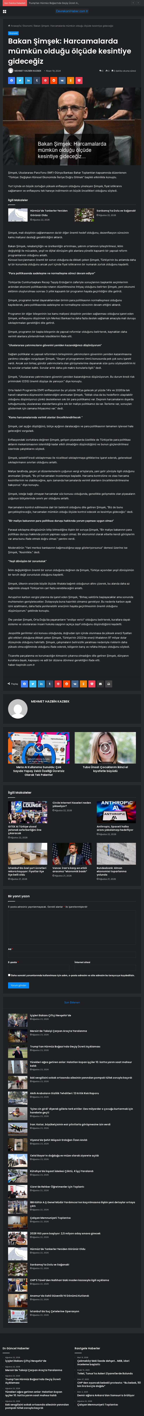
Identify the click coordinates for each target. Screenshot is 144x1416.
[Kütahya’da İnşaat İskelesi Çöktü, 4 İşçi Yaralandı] (17, 1176)
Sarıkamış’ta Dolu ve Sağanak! (116, 210)
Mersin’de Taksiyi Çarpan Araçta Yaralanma (58, 1031)
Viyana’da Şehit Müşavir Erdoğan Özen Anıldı (58, 1140)
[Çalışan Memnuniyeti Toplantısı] (17, 1222)
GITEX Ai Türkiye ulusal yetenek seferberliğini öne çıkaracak (24, 830)
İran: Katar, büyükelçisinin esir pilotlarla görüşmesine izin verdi (70, 1124)
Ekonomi (27, 25)
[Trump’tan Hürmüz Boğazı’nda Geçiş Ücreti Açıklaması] (17, 1051)
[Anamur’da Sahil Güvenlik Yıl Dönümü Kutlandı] (17, 1300)
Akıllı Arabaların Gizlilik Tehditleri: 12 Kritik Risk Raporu (64, 1093)
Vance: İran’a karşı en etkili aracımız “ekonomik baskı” (70, 869)
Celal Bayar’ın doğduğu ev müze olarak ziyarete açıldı (64, 1155)
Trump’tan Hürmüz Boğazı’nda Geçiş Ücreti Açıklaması (58, 3)
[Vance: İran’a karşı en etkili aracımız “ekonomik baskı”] (72, 854)
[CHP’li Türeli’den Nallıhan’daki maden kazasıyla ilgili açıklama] (17, 1285)
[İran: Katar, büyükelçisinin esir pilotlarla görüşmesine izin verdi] (17, 1129)
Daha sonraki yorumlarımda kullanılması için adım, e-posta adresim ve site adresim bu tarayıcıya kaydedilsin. (73, 975)
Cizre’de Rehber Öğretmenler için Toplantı (57, 1186)
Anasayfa (15, 25)
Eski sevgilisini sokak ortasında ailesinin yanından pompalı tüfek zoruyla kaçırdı (81, 1077)
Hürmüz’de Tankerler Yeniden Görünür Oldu (57, 1249)
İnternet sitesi (82, 962)
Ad (10, 949)
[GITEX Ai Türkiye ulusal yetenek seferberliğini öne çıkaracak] (27, 812)
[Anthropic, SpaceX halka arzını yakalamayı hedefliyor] (116, 812)
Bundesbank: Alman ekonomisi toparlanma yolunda (111, 871)
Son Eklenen (72, 1002)
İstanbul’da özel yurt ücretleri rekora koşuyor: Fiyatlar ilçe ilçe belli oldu (27, 871)
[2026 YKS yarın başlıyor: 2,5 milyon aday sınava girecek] (17, 1238)
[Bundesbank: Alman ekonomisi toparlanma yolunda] (116, 854)
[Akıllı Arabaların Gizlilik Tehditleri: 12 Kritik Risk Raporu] (17, 1098)
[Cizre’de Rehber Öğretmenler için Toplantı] (17, 1191)
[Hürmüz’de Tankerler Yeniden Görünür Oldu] (18, 215)
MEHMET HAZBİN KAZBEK (27, 70)
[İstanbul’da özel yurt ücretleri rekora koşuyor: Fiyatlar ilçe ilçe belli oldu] (27, 854)
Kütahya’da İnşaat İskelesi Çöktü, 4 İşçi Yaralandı (61, 1171)
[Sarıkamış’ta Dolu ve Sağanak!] (84, 215)
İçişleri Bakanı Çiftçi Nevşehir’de (50, 1015)
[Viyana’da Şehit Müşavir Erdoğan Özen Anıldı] (17, 1144)
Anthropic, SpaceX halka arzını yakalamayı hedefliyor (115, 828)
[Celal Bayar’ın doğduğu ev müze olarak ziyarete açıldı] (17, 1160)
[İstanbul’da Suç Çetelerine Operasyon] (17, 1316)
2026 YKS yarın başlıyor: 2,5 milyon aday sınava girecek (65, 1233)
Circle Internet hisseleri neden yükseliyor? (72, 804)
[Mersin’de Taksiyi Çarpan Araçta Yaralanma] (17, 1035)
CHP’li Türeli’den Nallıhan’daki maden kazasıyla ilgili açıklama (69, 1280)
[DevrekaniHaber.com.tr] (72, 11)
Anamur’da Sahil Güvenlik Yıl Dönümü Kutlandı (59, 1296)
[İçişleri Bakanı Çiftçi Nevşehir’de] (17, 1020)
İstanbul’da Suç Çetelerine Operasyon (54, 1311)
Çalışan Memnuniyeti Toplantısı (50, 1218)
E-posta (13, 962)
